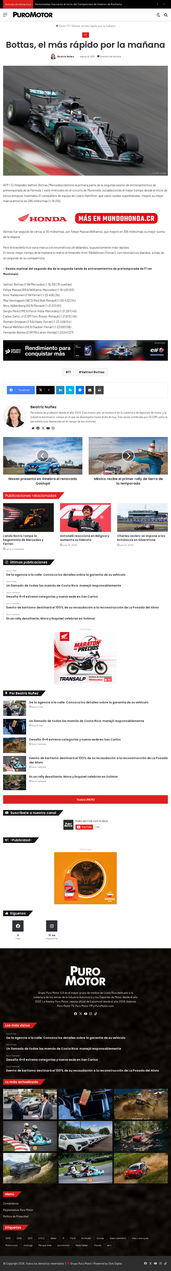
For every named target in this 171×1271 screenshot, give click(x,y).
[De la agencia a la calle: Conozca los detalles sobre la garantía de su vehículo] (14, 708)
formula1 (86, 1238)
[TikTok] (95, 1013)
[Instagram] (52, 428)
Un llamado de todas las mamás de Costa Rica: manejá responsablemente (86, 721)
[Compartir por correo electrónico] (90, 390)
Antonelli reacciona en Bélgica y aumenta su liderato (84, 538)
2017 (30, 1238)
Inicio (61, 26)
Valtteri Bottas (92, 372)
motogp (28, 1245)
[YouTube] (47, 428)
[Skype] (70, 390)
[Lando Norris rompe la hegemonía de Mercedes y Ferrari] (28, 517)
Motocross (11, 1245)
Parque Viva (45, 1245)
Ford (72, 1238)
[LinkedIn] (60, 390)
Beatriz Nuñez (65, 56)
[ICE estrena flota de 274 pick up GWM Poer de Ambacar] (85, 1136)
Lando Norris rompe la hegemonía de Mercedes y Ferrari (23, 540)
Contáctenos (11, 1203)
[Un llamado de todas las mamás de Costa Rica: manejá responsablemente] (14, 726)
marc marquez (140, 1238)
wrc (109, 1245)
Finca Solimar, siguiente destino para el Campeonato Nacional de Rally (77, 4)
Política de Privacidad (15, 1216)
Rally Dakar (82, 1245)
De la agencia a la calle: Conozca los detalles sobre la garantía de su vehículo (88, 702)
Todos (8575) (85, 799)
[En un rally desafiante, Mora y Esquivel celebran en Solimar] (14, 782)
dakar (53, 1238)
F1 (69, 26)
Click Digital (115, 1263)
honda (100, 1238)
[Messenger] (80, 390)
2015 (8, 1238)
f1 (69, 372)
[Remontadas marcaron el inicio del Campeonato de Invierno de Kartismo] (85, 1168)
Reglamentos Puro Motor (18, 1210)
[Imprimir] (99, 390)
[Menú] (5, 16)
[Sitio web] (32, 428)
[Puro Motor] (33, 14)
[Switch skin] (158, 16)
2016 (19, 1238)
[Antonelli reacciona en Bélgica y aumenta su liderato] (85, 517)
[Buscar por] (166, 16)
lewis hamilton (118, 1238)
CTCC (41, 1238)
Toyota (97, 1245)
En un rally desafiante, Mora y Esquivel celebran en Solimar (73, 777)
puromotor (63, 1245)
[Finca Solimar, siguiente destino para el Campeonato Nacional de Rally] (141, 1168)
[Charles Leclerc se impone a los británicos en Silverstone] (142, 517)
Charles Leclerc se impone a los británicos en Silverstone (141, 538)
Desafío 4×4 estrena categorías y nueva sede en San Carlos (75, 739)
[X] (42, 428)
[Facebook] (37, 428)
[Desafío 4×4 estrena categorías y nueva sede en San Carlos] (14, 745)
